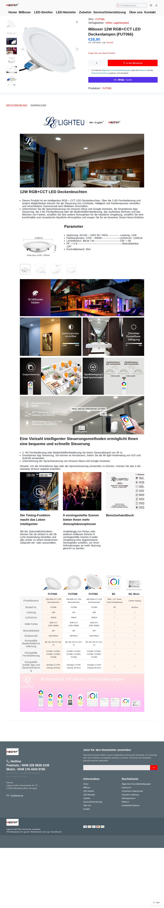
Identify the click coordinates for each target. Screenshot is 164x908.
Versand (109, 42)
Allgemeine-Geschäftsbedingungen (116, 70)
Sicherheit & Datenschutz (132, 791)
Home (85, 784)
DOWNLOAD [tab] (38, 105)
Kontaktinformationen (130, 805)
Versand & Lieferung (130, 795)
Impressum (126, 787)
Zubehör (86, 798)
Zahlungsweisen (128, 798)
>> (154, 768)
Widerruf (143, 70)
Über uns (87, 805)
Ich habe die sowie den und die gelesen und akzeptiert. (122, 71)
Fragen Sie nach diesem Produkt (101, 53)
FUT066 (106, 88)
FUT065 (93, 594)
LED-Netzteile (89, 795)
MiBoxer (86, 787)
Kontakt (86, 809)
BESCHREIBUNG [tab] (16, 105)
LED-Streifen (88, 791)
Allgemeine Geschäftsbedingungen (136, 784)
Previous (22, 49)
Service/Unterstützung (92, 802)
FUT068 (72, 594)
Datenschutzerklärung (100, 73)
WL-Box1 (134, 594)
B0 (113, 594)
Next (77, 49)
